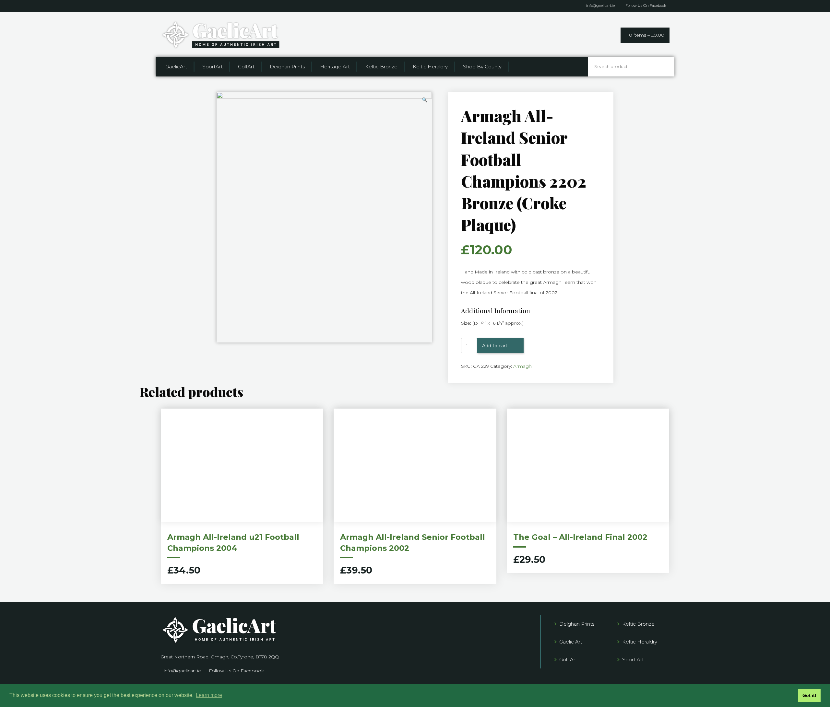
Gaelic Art (570, 642)
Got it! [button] (809, 695)
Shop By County (482, 67)
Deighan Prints (287, 67)
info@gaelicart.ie (600, 5)
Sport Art (633, 659)
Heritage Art (335, 67)
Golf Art (568, 659)
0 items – (646, 35)
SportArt (212, 67)
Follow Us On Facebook (645, 5)
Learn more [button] (209, 695)
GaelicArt (176, 67)
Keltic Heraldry (430, 67)
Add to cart (494, 346)
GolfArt (246, 67)
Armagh (522, 366)
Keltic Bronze (381, 67)
